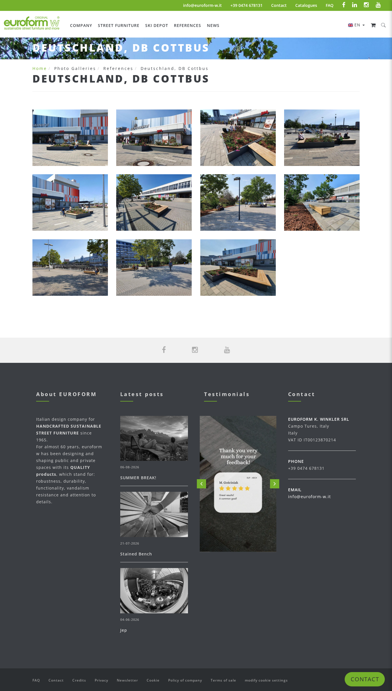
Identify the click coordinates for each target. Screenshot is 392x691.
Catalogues (306, 5)
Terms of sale (223, 680)
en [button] (358, 25)
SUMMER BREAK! (138, 477)
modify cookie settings (266, 680)
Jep (123, 630)
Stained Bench (136, 554)
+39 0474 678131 (246, 5)
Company (81, 25)
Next (274, 483)
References (187, 25)
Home (39, 68)
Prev (201, 483)
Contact (279, 5)
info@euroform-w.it (202, 5)
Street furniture (118, 25)
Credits (79, 680)
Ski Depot (156, 25)
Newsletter (127, 680)
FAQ (329, 5)
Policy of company (185, 680)
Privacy (101, 680)
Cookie (153, 680)
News (213, 25)
